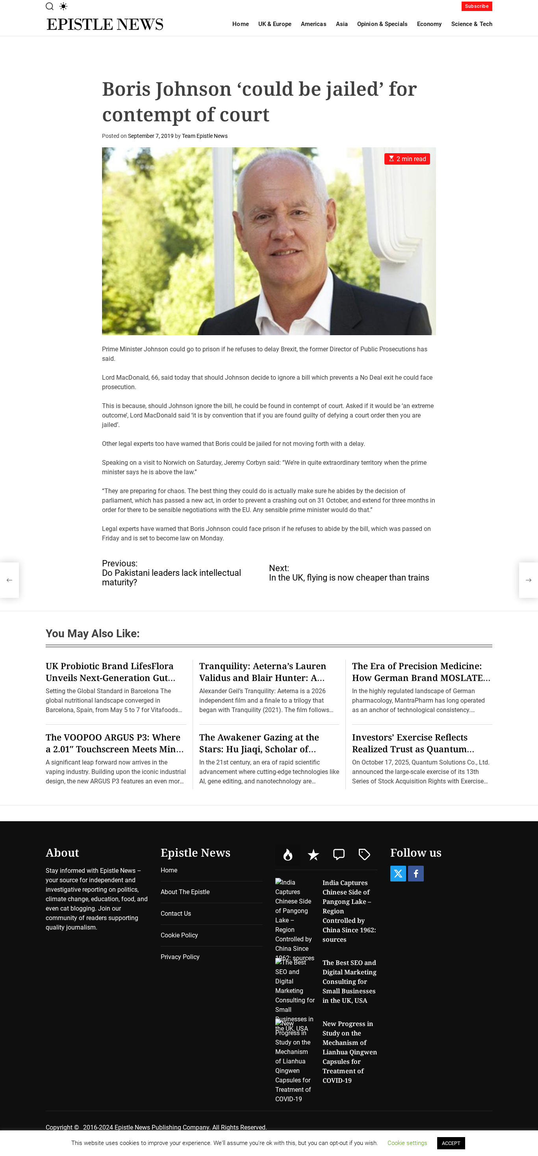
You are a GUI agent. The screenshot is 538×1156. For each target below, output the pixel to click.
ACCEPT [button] (451, 1143)
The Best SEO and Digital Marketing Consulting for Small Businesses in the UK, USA (350, 981)
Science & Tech (471, 24)
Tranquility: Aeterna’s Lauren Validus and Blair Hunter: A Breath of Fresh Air (263, 677)
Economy (429, 24)
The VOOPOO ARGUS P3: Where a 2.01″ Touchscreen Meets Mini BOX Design (113, 748)
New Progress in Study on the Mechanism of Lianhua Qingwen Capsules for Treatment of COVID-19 (350, 1052)
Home (240, 24)
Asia (342, 24)
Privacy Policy (180, 957)
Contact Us (176, 913)
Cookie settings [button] (407, 1143)
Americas (314, 24)
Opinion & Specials (382, 24)
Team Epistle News (205, 136)
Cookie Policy (179, 935)
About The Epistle (185, 892)
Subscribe (477, 6)
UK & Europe (274, 24)
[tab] (288, 855)
